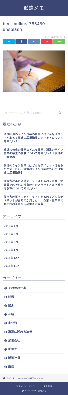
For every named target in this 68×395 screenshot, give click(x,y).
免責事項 (48, 386)
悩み (11, 305)
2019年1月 (11, 250)
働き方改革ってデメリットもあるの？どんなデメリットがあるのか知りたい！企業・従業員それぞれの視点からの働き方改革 (33, 200)
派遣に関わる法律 (20, 331)
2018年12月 (12, 257)
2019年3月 (11, 234)
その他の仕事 (17, 287)
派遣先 (12, 349)
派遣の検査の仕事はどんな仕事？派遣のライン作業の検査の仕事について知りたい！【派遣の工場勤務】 (33, 153)
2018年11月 (12, 265)
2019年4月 (11, 226)
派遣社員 (14, 357)
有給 (11, 314)
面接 (11, 366)
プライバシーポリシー (26, 386)
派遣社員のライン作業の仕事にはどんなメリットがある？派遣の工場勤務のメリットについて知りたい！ (33, 138)
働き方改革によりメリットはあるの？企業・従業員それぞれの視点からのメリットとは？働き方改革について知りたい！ (33, 185)
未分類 (12, 322)
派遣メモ (34, 8)
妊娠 (11, 296)
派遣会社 (14, 340)
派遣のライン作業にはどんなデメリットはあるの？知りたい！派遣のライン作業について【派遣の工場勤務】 (33, 169)
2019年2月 (11, 242)
